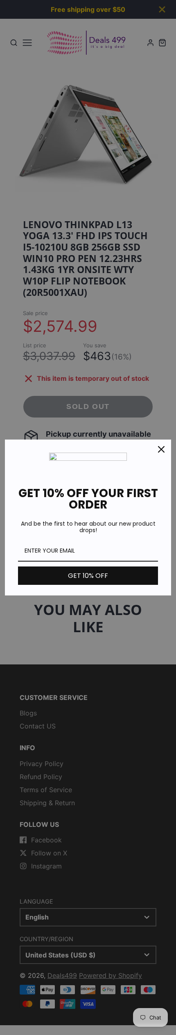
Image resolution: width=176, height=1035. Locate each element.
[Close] (161, 449)
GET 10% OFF (88, 575)
